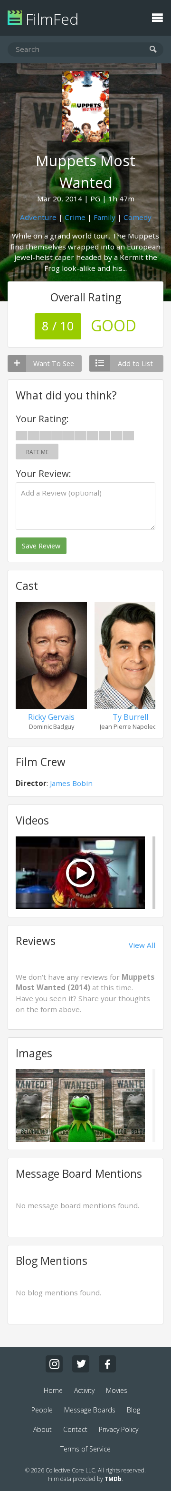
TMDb (113, 1479)
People (42, 1409)
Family (104, 217)
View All (142, 945)
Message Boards (89, 1409)
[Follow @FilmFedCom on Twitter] (80, 1363)
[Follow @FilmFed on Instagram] (54, 1363)
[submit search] (153, 49)
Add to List (135, 363)
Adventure (38, 217)
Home (53, 1390)
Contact (75, 1429)
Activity (84, 1390)
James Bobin (71, 783)
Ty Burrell (130, 717)
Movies (116, 1390)
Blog (133, 1409)
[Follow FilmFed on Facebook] (107, 1363)
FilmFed (50, 19)
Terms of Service (85, 1448)
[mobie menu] (157, 16)
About (42, 1429)
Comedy (138, 217)
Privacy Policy (118, 1429)
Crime (75, 217)
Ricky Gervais (51, 717)
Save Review (41, 545)
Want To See (53, 363)
